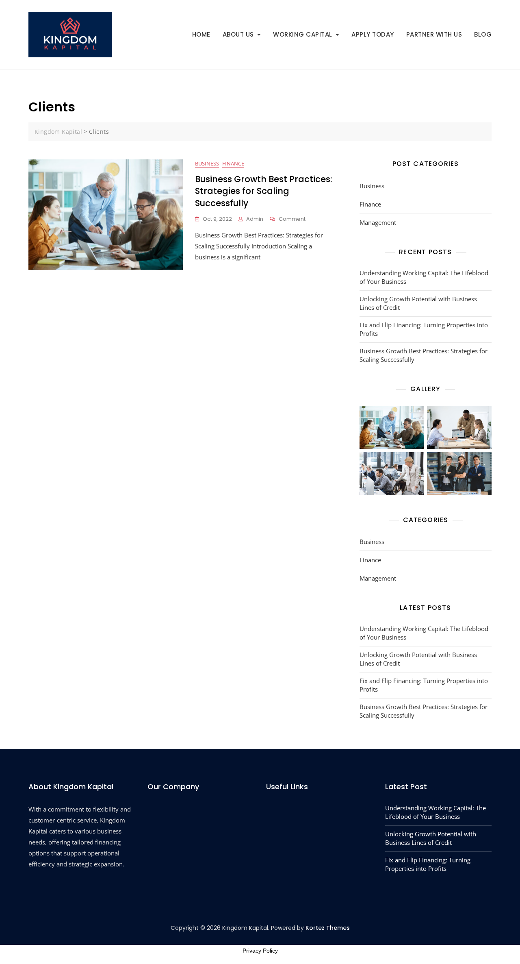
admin (254, 219)
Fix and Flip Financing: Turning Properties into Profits (424, 329)
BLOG (483, 34)
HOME (201, 34)
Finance (233, 163)
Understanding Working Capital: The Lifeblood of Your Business (424, 277)
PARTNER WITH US (434, 34)
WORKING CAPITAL (302, 34)
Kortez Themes (328, 928)
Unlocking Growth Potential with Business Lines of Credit (418, 303)
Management (378, 222)
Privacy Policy (260, 950)
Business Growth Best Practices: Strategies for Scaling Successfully (263, 191)
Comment (292, 219)
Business (207, 163)
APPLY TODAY (372, 34)
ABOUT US (238, 34)
